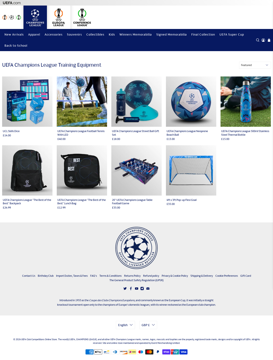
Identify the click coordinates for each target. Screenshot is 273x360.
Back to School (15, 45)
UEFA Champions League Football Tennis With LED (81, 133)
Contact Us (28, 275)
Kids (112, 34)
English (123, 325)
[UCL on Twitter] (125, 289)
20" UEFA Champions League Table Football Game (132, 201)
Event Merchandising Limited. (165, 343)
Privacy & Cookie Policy (175, 275)
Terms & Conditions (110, 275)
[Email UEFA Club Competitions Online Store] (148, 289)
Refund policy (151, 275)
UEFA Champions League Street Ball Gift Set (135, 133)
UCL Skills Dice (11, 131)
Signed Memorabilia (171, 34)
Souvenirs (74, 34)
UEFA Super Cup (231, 34)
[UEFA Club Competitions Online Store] (136, 248)
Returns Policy (132, 275)
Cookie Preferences (226, 275)
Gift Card (245, 275)
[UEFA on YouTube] (136, 289)
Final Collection (203, 34)
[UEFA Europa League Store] (58, 17)
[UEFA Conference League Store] (82, 17)
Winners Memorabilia (135, 34)
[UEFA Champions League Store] (35, 17)
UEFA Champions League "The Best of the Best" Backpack (27, 201)
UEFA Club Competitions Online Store (39, 339)
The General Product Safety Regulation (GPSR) (136, 280)
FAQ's (93, 275)
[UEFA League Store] (11, 17)
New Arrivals (14, 34)
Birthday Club (46, 275)
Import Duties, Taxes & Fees (72, 275)
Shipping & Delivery (201, 275)
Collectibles (95, 34)
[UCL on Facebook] (131, 289)
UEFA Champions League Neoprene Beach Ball (187, 133)
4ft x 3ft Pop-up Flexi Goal (182, 200)
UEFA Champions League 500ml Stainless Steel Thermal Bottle (245, 133)
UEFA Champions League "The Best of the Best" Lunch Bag (81, 201)
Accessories (53, 34)
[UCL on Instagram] (142, 289)
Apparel (34, 34)
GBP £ (146, 325)
